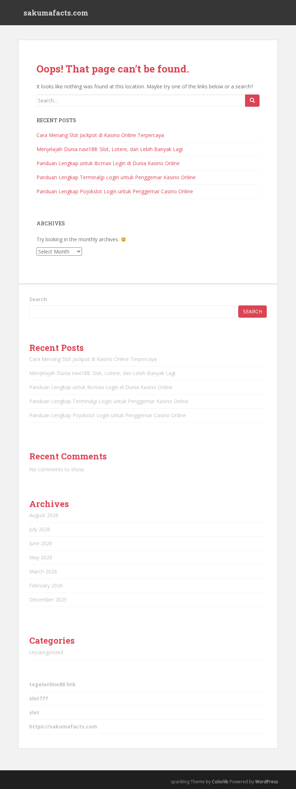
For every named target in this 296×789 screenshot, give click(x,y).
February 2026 (46, 585)
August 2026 (43, 515)
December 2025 (48, 599)
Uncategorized (46, 652)
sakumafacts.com (55, 12)
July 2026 (39, 529)
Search (38, 299)
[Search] (252, 100)
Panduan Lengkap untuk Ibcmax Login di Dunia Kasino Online (108, 163)
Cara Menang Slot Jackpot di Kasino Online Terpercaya (100, 135)
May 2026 (40, 557)
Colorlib (220, 782)
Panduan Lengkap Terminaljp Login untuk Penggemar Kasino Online (116, 177)
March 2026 (43, 571)
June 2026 (40, 543)
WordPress (266, 782)
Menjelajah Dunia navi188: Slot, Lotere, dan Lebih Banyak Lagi (109, 149)
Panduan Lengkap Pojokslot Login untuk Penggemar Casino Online (114, 191)
